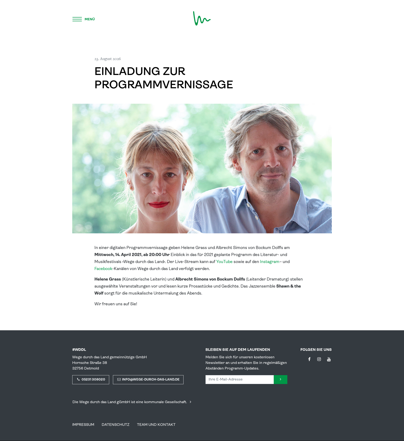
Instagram (269, 262)
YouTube (224, 262)
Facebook (103, 269)
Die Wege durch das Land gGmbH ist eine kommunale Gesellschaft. (130, 402)
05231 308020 (93, 379)
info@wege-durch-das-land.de (150, 379)
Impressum (83, 425)
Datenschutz (116, 425)
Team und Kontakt (156, 425)
